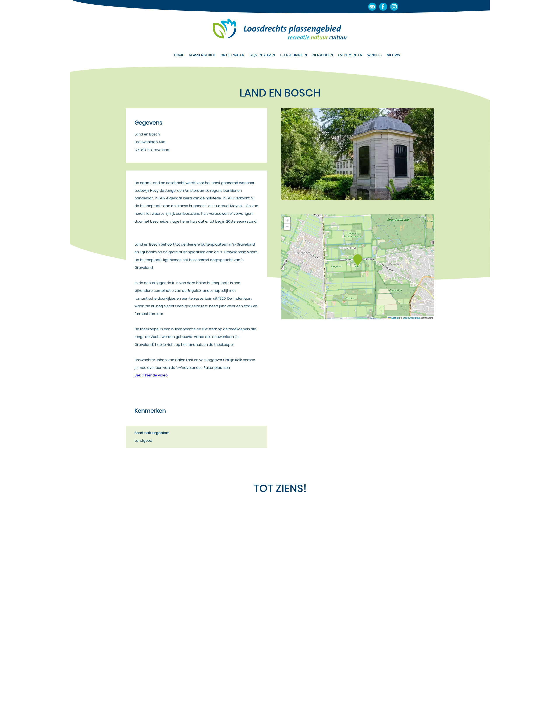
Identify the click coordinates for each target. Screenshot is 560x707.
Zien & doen (322, 55)
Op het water (232, 55)
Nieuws (393, 55)
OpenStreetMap (411, 317)
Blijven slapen (262, 55)
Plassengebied (202, 55)
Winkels (374, 55)
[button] (357, 260)
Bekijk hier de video (151, 375)
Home (179, 55)
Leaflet (395, 317)
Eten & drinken (293, 55)
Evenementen (350, 55)
